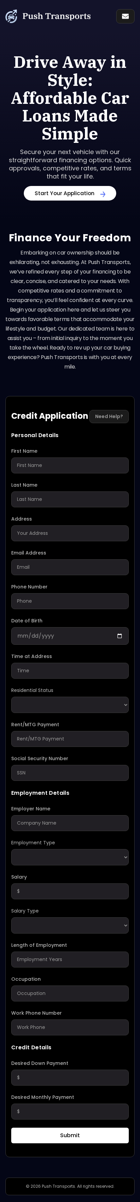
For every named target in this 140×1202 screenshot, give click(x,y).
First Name (24, 451)
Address (21, 518)
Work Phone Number (36, 1013)
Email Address (28, 552)
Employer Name (30, 808)
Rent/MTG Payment (35, 724)
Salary (19, 877)
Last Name (24, 485)
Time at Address (31, 656)
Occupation (26, 979)
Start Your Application (64, 193)
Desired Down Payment (39, 1063)
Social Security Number (39, 758)
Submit (70, 1135)
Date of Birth (26, 620)
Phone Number (29, 586)
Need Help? (109, 416)
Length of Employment (39, 945)
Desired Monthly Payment (42, 1097)
